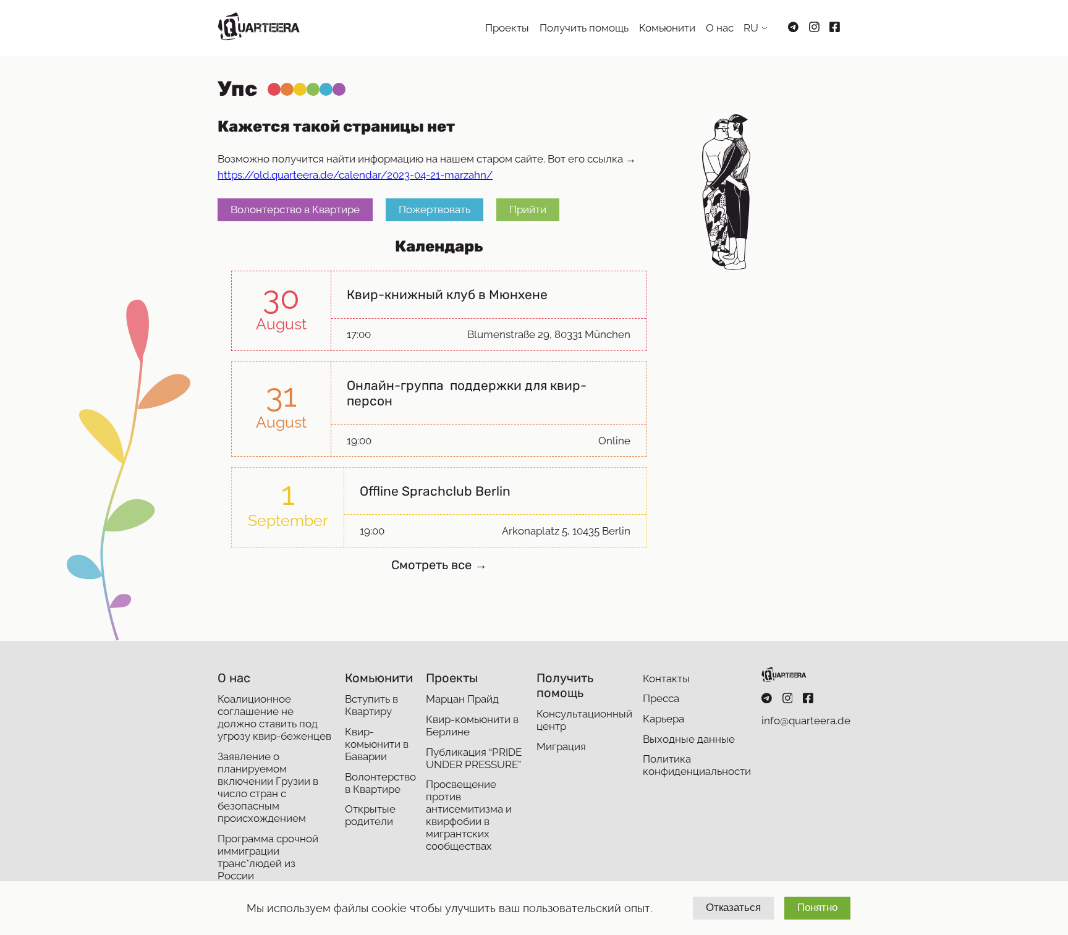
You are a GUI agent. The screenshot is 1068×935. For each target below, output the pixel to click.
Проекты (507, 28)
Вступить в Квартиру (371, 705)
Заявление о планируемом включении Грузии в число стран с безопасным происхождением (268, 787)
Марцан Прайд (462, 699)
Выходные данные (689, 739)
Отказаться (733, 907)
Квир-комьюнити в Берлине (472, 725)
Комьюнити (667, 28)
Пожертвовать (434, 209)
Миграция (561, 746)
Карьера (663, 719)
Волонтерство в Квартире (295, 209)
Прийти (527, 209)
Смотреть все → (439, 564)
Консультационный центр (584, 720)
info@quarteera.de (805, 720)
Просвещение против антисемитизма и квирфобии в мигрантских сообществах (469, 815)
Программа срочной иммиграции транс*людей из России (268, 857)
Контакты (666, 678)
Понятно (817, 907)
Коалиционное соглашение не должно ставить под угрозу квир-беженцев (274, 717)
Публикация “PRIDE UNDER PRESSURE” (474, 758)
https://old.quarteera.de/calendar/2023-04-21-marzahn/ (355, 175)
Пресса (661, 698)
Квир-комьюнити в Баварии (377, 744)
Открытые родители (370, 815)
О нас (720, 28)
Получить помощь (584, 28)
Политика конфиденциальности (697, 765)
